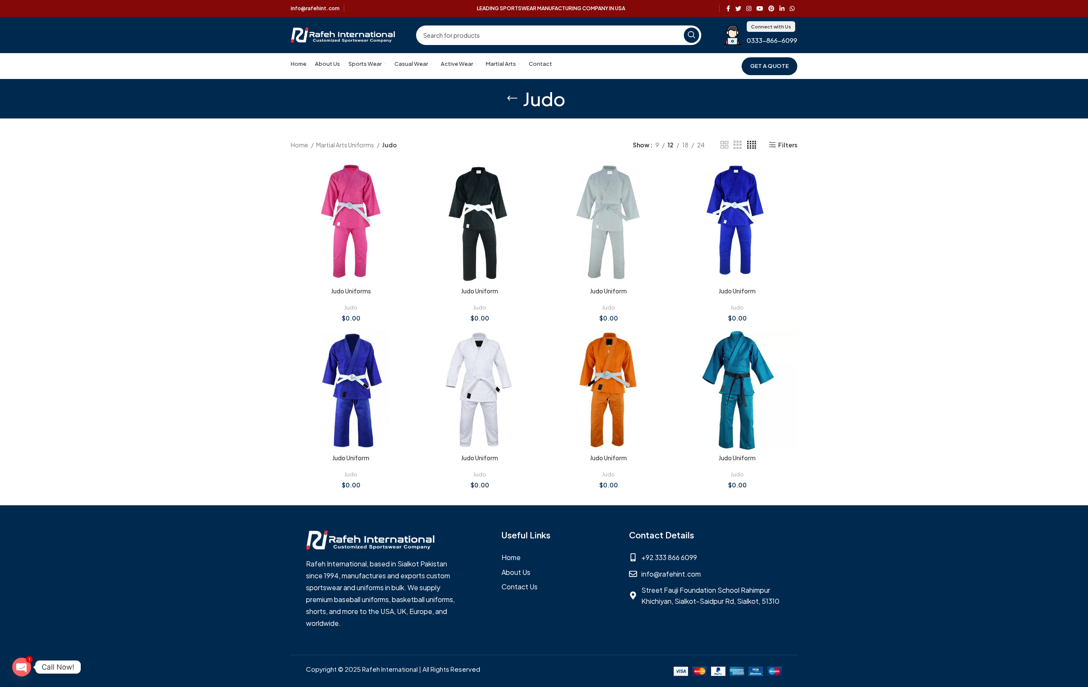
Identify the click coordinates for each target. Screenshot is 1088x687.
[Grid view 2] (724, 145)
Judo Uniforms (351, 291)
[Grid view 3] (738, 145)
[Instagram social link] (749, 8)
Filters (787, 145)
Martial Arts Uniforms (345, 145)
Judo (350, 307)
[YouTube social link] (760, 8)
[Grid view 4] (751, 145)
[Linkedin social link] (782, 8)
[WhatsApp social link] (792, 8)
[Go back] (512, 98)
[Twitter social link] (738, 8)
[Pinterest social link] (771, 8)
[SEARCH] (691, 35)
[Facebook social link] (728, 8)
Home (300, 145)
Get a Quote (769, 65)
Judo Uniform (479, 291)
